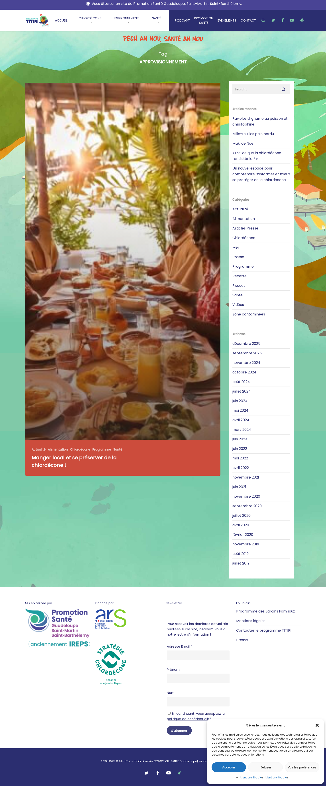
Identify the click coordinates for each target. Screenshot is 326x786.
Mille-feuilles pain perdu (253, 133)
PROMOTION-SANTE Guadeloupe (175, 761)
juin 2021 (239, 486)
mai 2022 (240, 458)
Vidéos (238, 304)
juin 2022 (239, 448)
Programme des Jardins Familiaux (265, 611)
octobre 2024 (244, 372)
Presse (238, 256)
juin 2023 (239, 439)
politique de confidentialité (189, 718)
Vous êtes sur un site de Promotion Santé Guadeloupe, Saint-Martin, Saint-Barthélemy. (167, 3)
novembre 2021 (245, 477)
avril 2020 (240, 525)
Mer (235, 247)
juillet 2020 (241, 515)
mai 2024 (240, 410)
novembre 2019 (245, 544)
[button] (317, 725)
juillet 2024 (241, 391)
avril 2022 (240, 467)
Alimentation (58, 449)
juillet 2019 (240, 563)
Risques (238, 285)
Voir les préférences (302, 767)
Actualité (39, 449)
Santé (117, 449)
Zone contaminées (248, 314)
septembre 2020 (247, 506)
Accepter (228, 767)
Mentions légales (251, 777)
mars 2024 (241, 429)
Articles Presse (245, 228)
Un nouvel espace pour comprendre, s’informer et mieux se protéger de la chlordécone (261, 174)
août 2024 (241, 381)
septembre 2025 (247, 353)
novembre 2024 (246, 362)
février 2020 (242, 534)
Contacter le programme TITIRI (263, 630)
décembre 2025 (246, 343)
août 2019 (240, 553)
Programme (101, 449)
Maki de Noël (243, 143)
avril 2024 (240, 420)
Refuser (265, 767)
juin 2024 (239, 400)
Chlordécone (80, 449)
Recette (239, 276)
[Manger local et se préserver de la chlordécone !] (123, 279)
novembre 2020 (246, 496)
